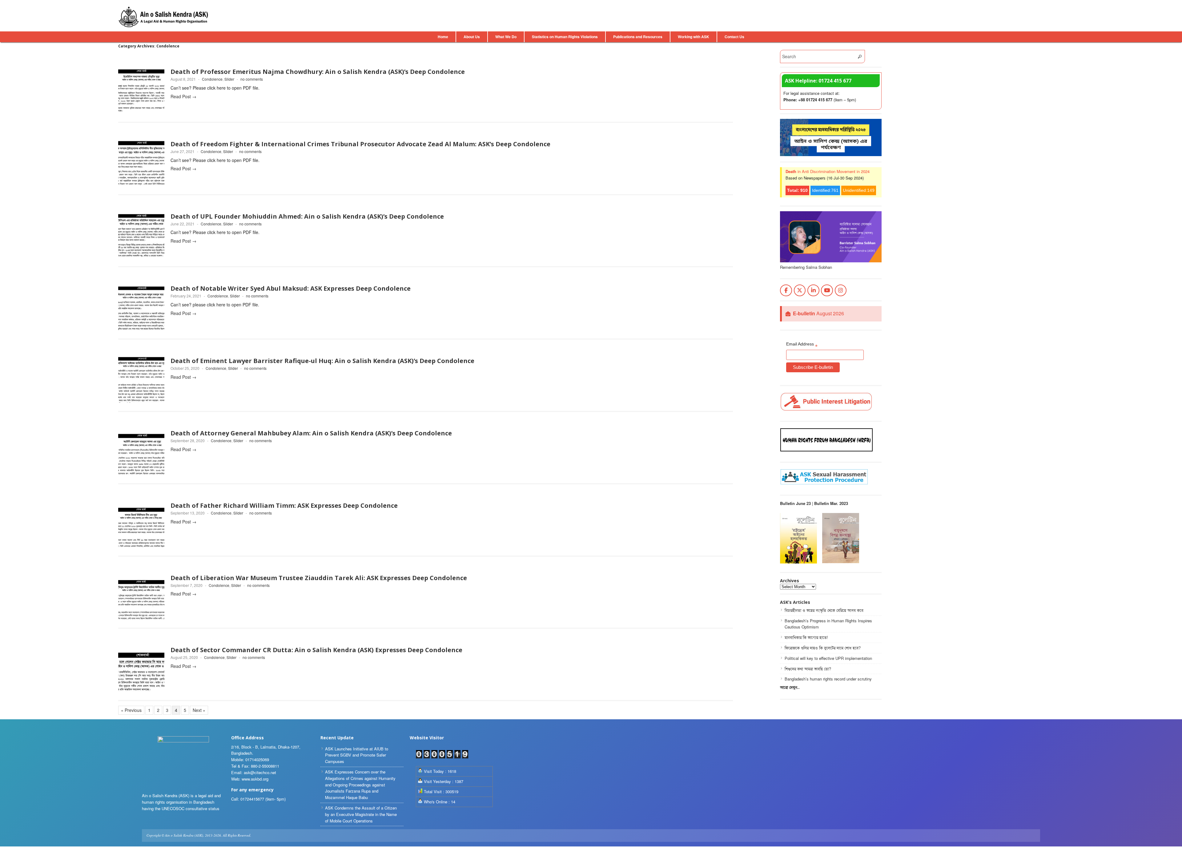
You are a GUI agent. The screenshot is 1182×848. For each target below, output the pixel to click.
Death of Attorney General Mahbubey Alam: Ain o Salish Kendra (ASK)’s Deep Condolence (311, 433)
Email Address (802, 345)
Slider (229, 79)
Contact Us (734, 36)
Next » (199, 710)
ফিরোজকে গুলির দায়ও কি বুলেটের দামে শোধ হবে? (823, 648)
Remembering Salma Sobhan (806, 267)
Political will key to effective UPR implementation (828, 658)
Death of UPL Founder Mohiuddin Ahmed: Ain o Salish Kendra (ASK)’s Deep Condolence (307, 216)
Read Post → (183, 96)
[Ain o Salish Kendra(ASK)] (164, 17)
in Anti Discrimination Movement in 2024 (828, 171)
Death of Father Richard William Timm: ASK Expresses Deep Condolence (284, 505)
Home (443, 36)
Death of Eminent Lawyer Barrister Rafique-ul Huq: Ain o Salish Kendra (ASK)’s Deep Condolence (322, 361)
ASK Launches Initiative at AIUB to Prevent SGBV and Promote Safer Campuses (356, 755)
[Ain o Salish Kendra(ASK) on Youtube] (827, 291)
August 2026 (818, 313)
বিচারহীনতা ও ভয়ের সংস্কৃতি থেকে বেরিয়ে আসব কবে (824, 610)
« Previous (131, 710)
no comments (251, 79)
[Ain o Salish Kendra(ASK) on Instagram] (841, 291)
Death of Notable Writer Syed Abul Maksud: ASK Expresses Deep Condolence (291, 288)
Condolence (212, 79)
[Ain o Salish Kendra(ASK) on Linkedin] (813, 291)
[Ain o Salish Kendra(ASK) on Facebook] (786, 291)
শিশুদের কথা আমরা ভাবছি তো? (808, 669)
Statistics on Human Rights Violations (565, 36)
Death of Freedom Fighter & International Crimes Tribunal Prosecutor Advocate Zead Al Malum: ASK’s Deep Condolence (360, 144)
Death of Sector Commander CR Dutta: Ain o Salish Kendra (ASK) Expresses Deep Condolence (316, 650)
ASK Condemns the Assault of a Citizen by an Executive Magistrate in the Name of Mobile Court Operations (361, 814)
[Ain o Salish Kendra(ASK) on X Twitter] (800, 291)
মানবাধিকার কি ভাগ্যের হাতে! (806, 637)
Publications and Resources (637, 36)
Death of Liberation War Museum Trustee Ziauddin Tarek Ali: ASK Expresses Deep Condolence (319, 578)
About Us (472, 36)
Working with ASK (693, 36)
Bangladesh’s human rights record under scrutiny (828, 679)
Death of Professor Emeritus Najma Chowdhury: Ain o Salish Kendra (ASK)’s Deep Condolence (318, 71)
